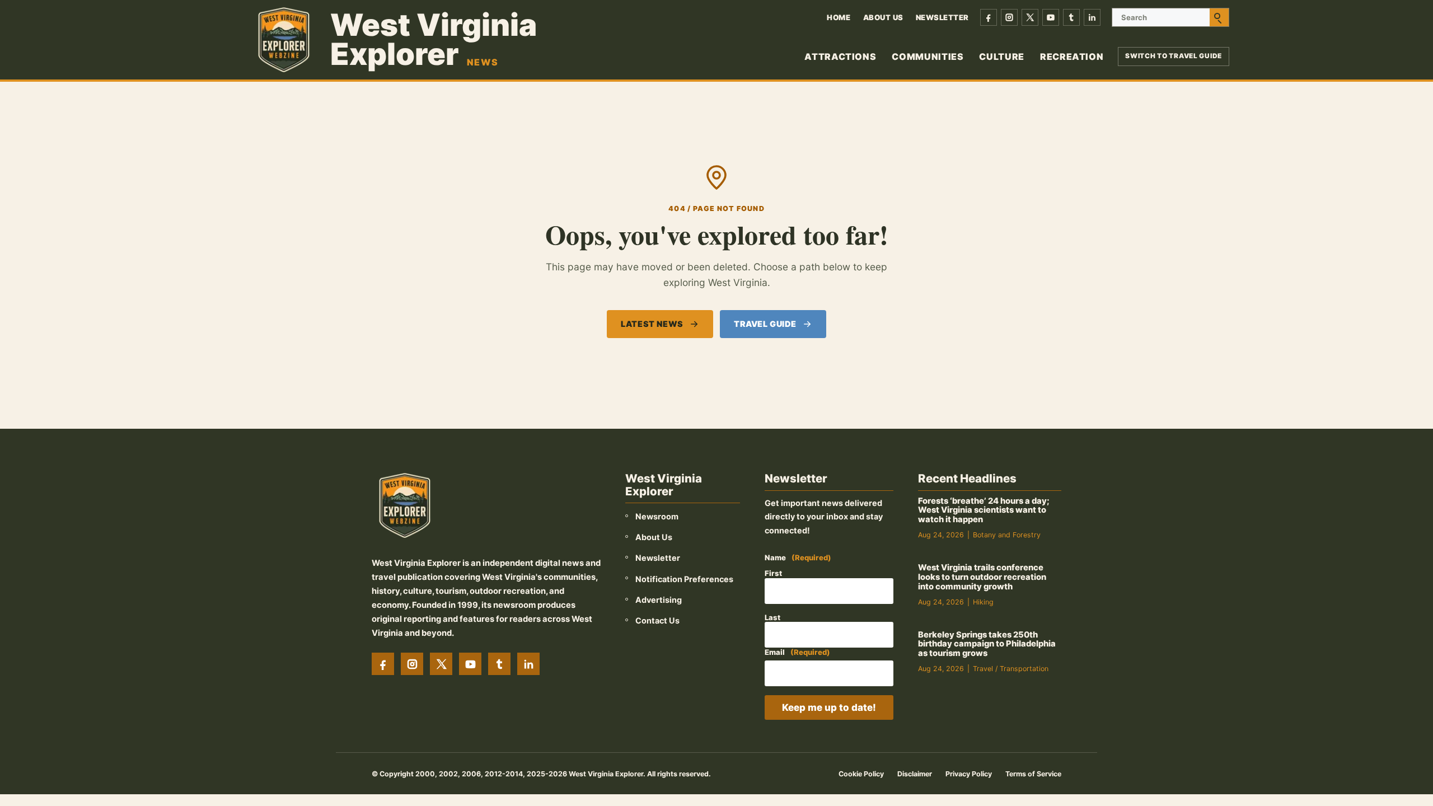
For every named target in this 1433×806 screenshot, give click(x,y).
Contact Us (657, 620)
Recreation (1071, 56)
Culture (1001, 56)
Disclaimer (914, 774)
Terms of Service (1033, 774)
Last (772, 617)
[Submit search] (1219, 17)
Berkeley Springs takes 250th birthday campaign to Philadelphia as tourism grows (987, 644)
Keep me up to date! (829, 707)
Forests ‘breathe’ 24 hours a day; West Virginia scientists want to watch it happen (984, 510)
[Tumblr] (1071, 17)
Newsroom (656, 516)
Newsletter (942, 17)
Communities (927, 56)
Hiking (983, 602)
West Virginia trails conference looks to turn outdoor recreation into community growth (982, 577)
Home (838, 17)
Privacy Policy (968, 774)
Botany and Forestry (1007, 535)
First (773, 573)
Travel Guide (765, 324)
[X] (1030, 17)
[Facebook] (988, 17)
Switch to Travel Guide (1173, 56)
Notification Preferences (684, 579)
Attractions (840, 56)
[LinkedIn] (1092, 17)
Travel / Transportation (1010, 668)
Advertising (658, 599)
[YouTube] (1050, 17)
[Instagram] (1009, 17)
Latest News (652, 324)
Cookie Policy (861, 774)
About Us (883, 17)
